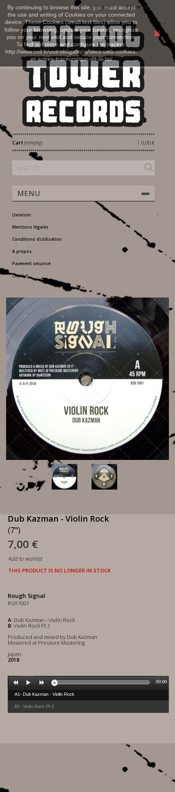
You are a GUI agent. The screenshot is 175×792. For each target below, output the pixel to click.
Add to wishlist (25, 558)
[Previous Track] (15, 682)
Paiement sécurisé (31, 263)
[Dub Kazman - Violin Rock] (70, 477)
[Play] (28, 682)
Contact (20, 275)
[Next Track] (42, 682)
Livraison (21, 215)
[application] (88, 682)
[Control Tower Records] (83, 74)
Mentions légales (30, 227)
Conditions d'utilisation (37, 239)
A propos (22, 251)
